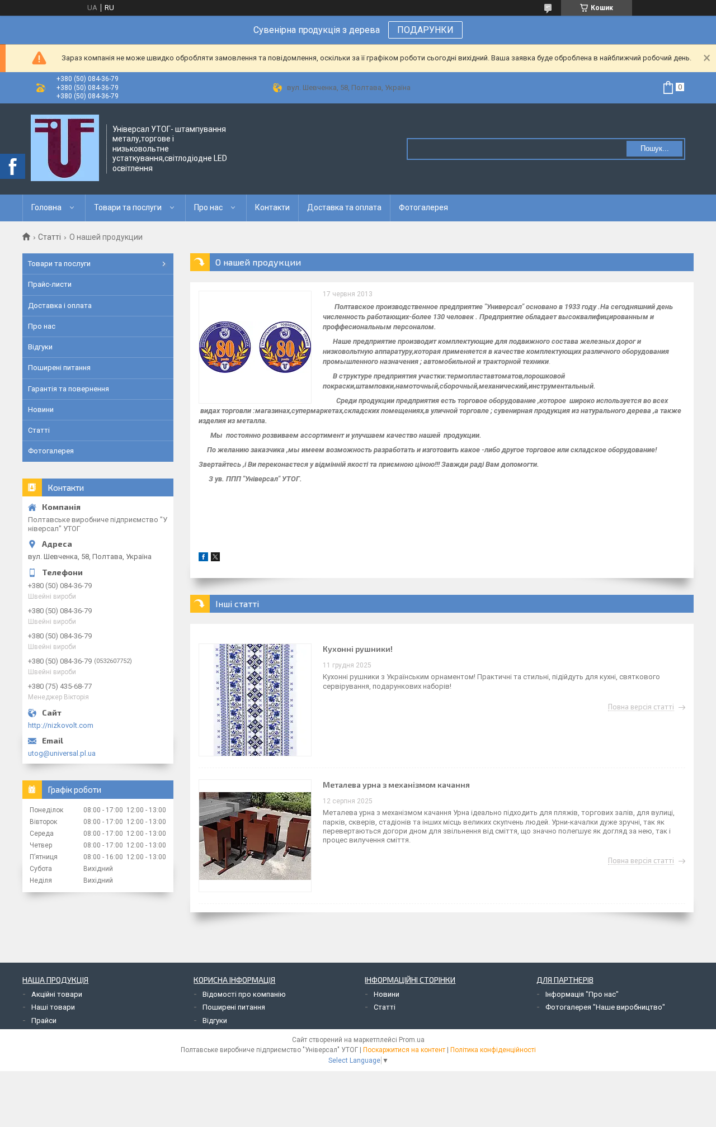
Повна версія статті (641, 707)
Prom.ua (412, 1040)
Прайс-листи (50, 284)
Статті (49, 237)
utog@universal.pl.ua (62, 753)
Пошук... (654, 148)
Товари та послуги (128, 207)
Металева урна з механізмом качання (396, 784)
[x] (215, 559)
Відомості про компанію (244, 994)
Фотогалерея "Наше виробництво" (605, 1007)
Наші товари (53, 1007)
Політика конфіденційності (493, 1050)
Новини (41, 409)
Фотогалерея (423, 207)
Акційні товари (56, 994)
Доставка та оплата (344, 207)
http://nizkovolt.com (60, 725)
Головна (46, 207)
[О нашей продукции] (255, 347)
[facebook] (203, 559)
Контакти (272, 207)
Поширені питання (59, 367)
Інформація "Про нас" (582, 994)
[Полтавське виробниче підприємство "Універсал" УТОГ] (65, 148)
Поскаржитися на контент (404, 1050)
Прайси (43, 1020)
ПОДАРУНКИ (425, 30)
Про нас (208, 207)
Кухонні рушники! (358, 649)
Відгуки (40, 347)
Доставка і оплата (60, 305)
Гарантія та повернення (68, 389)
